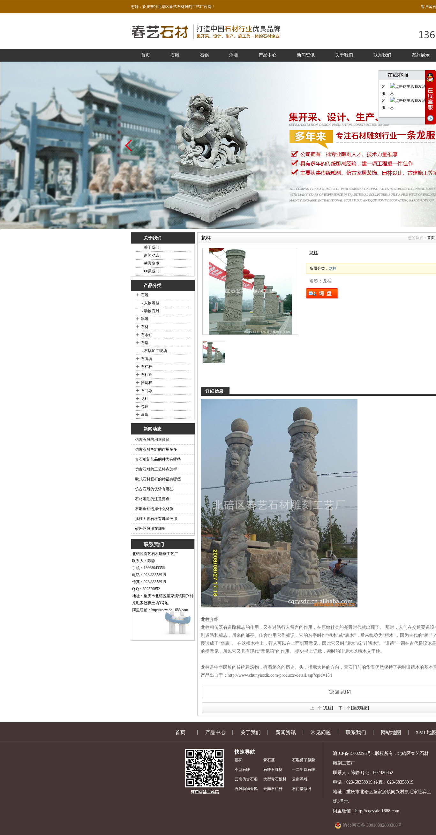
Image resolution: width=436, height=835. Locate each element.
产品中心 (267, 55)
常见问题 (321, 732)
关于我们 (344, 55)
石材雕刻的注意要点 (152, 499)
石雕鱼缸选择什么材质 (154, 509)
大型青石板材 (274, 779)
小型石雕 (242, 769)
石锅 (204, 55)
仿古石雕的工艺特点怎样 (156, 469)
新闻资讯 (306, 55)
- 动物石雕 (150, 311)
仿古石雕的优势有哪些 (154, 489)
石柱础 (146, 374)
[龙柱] (250, 291)
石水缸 (146, 335)
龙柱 (144, 398)
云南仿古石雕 (246, 779)
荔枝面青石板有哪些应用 (156, 518)
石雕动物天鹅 (246, 788)
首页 (145, 55)
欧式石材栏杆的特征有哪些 (158, 479)
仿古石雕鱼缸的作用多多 (156, 449)
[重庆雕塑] (360, 708)
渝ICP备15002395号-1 (354, 753)
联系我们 (382, 55)
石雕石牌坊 (272, 769)
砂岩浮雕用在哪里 (150, 528)
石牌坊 (146, 359)
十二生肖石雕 (303, 769)
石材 (144, 327)
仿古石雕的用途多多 (152, 439)
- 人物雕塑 (150, 303)
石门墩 (146, 390)
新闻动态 (151, 255)
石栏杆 (146, 367)
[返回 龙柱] (339, 692)
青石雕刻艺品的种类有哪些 (158, 459)
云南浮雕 (299, 779)
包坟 (144, 406)
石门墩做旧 (301, 788)
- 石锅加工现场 (154, 351)
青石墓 (269, 760)
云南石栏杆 (272, 788)
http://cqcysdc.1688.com (169, 610)
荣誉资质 (151, 263)
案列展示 (421, 55)
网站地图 (391, 732)
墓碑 (144, 414)
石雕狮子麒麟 (303, 760)
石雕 (174, 55)
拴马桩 (146, 382)
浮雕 (233, 55)
